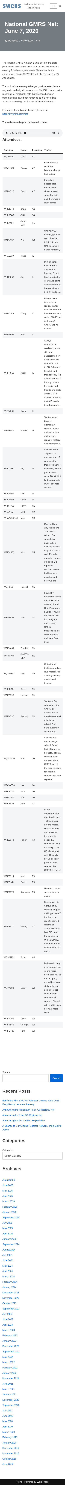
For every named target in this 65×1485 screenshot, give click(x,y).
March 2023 (8, 1330)
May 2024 (7, 1265)
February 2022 (9, 1367)
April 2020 (7, 1426)
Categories (8, 1150)
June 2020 (7, 1416)
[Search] (60, 6)
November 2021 (10, 1378)
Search (6, 1072)
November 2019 (10, 1453)
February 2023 (9, 1335)
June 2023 (7, 1319)
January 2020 (9, 1442)
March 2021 (8, 1389)
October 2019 (9, 1458)
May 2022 (7, 1357)
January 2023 (9, 1340)
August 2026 (8, 1180)
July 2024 (7, 1255)
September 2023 (10, 1308)
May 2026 (7, 1190)
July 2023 (7, 1314)
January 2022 (9, 1373)
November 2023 (10, 1298)
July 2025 (7, 1222)
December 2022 (10, 1346)
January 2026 (9, 1212)
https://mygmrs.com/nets (15, 113)
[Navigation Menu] (53, 6)
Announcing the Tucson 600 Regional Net (23, 1120)
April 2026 (7, 1196)
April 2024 (7, 1271)
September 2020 (10, 1405)
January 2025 (9, 1239)
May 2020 (7, 1421)
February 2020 (9, 1437)
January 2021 (9, 1394)
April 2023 (7, 1324)
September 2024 (10, 1244)
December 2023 (10, 1292)
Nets (38, 41)
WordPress (43, 1481)
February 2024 (9, 1281)
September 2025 (10, 1217)
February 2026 (9, 1206)
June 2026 (7, 1185)
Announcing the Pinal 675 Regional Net (22, 1115)
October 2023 (9, 1303)
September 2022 (10, 1351)
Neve (19, 1481)
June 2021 (7, 1383)
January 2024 (9, 1287)
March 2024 (8, 1276)
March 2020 (8, 1432)
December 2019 (10, 1448)
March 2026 (8, 1201)
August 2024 (8, 1249)
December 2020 (10, 1399)
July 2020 (7, 1410)
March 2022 (8, 1362)
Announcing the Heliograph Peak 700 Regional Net (28, 1109)
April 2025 (7, 1233)
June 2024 (7, 1260)
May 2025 (7, 1228)
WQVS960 (13, 41)
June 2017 (7, 1464)
